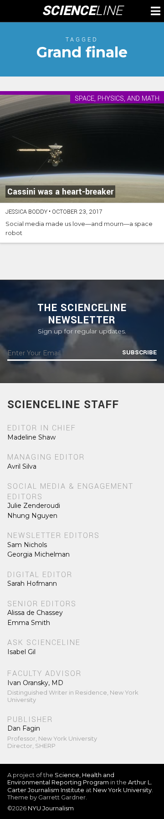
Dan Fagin (23, 728)
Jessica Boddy (26, 212)
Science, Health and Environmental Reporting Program (60, 778)
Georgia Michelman (38, 554)
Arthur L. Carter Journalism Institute (79, 785)
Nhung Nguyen (32, 516)
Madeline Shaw (31, 437)
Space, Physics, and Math (117, 99)
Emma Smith (28, 623)
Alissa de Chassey (35, 613)
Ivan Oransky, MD (35, 683)
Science (82, 11)
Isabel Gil (21, 652)
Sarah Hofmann (32, 583)
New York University (122, 789)
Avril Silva (21, 466)
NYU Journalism (51, 808)
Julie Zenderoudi (33, 506)
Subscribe (139, 352)
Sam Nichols (27, 545)
